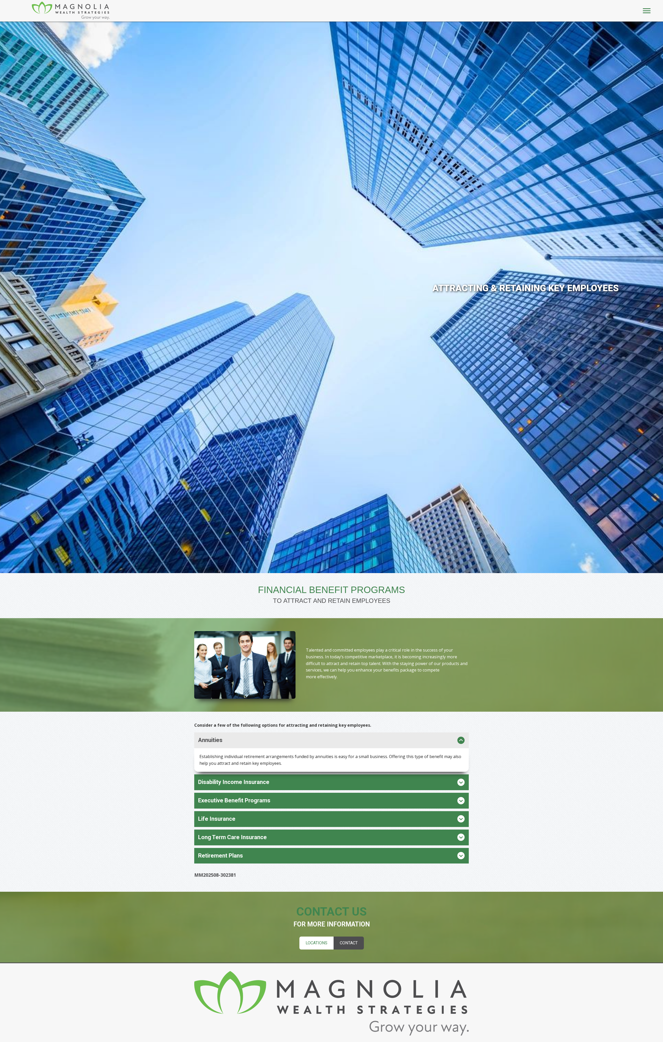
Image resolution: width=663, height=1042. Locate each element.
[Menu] (647, 10)
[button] (331, 740)
